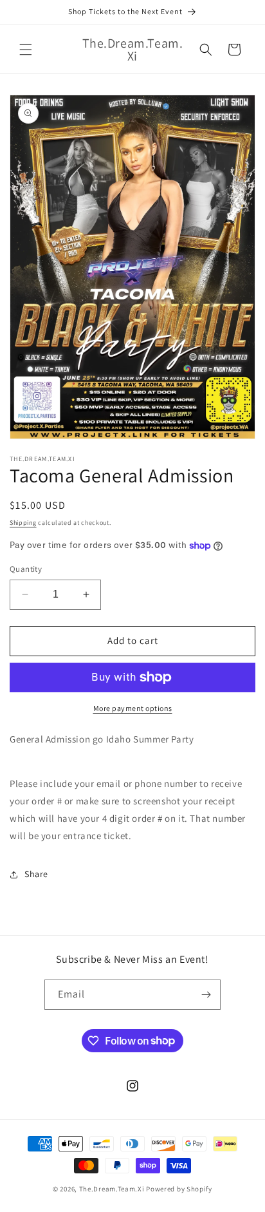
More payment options (132, 708)
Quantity (26, 568)
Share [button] (36, 874)
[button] (26, 49)
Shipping (23, 522)
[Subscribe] (206, 995)
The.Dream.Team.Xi (112, 1188)
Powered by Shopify (179, 1188)
